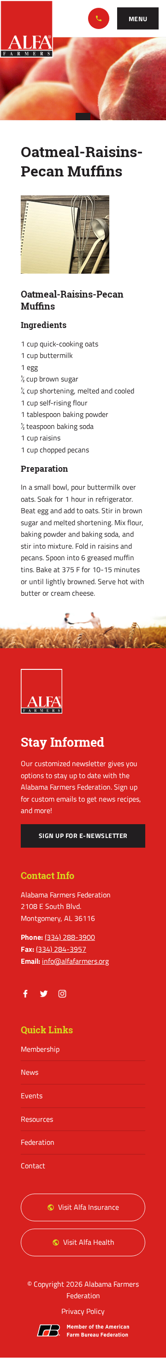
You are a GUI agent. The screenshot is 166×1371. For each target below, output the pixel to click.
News (29, 1072)
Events (31, 1095)
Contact (33, 1165)
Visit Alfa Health (88, 1242)
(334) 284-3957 (61, 949)
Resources (37, 1119)
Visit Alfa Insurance (88, 1207)
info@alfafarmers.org (75, 961)
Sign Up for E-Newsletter (83, 836)
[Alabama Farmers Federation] (41, 691)
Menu (138, 19)
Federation (37, 1142)
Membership (40, 1049)
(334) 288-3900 (99, 18)
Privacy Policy (83, 1311)
